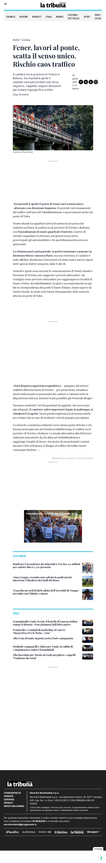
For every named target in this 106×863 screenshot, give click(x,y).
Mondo (59, 16)
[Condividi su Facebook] (81, 82)
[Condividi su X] (91, 82)
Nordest (36, 16)
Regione (24, 16)
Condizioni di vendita (12, 794)
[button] (53, 526)
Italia (49, 16)
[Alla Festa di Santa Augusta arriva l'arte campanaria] (87, 640)
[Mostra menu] (5, 4)
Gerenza (9, 799)
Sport (87, 16)
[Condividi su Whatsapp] (96, 82)
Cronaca (10, 16)
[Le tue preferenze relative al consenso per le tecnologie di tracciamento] (101, 858)
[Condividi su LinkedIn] (86, 82)
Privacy (8, 802)
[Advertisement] (53, 28)
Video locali (98, 17)
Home (16, 39)
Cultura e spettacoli (73, 17)
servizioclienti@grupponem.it (20, 824)
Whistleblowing (14, 806)
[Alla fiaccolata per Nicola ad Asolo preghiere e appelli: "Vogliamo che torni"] (87, 656)
